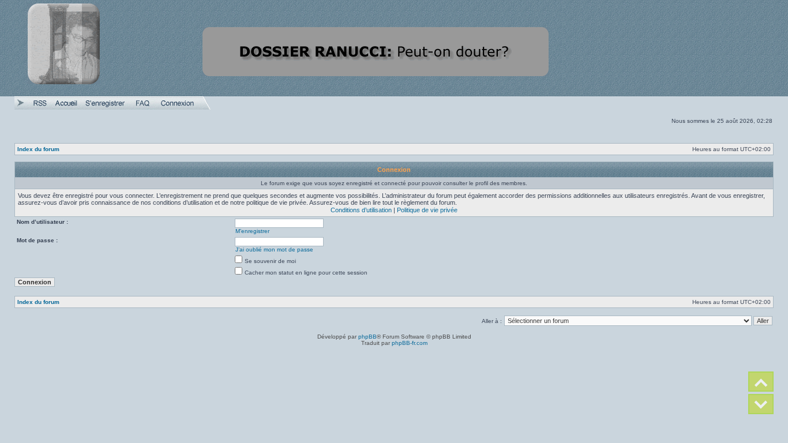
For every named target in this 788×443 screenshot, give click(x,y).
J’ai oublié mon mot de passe (274, 249)
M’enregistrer (252, 231)
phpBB (367, 336)
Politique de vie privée (427, 210)
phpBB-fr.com (409, 343)
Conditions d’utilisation (361, 210)
